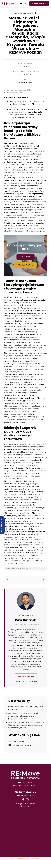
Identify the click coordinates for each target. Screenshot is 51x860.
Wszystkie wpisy (26, 676)
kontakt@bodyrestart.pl (25, 785)
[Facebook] (23, 799)
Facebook (19, 682)
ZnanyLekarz (31, 682)
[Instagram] (27, 799)
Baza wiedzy (32, 13)
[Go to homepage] (25, 775)
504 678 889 (25, 783)
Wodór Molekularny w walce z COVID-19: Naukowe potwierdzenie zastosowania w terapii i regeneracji (26, 725)
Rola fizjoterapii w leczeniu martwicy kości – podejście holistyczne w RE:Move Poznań (27, 104)
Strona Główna (20, 13)
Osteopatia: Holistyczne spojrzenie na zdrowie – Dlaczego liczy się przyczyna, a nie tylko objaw (23, 716)
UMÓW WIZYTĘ (39, 3)
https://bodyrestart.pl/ (13, 563)
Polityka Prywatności (25, 804)
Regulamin (25, 806)
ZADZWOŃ (26, 256)
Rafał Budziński (25, 83)
